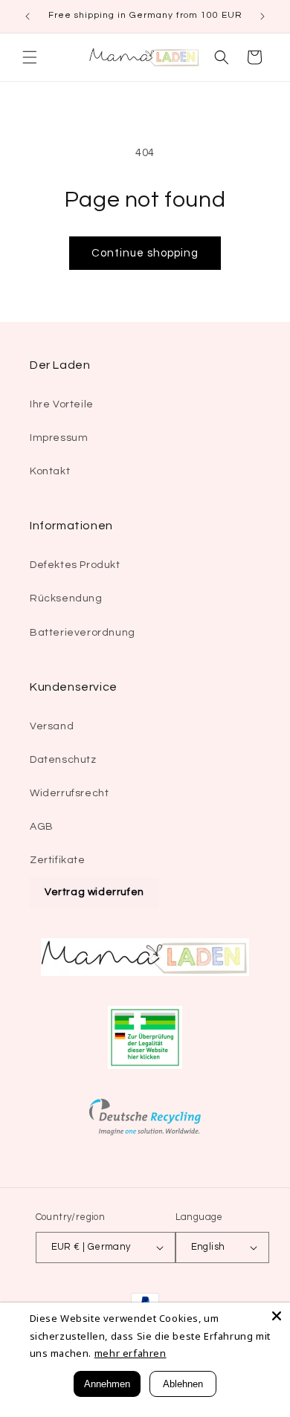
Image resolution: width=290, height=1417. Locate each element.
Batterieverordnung (82, 632)
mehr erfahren (130, 1353)
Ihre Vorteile (62, 404)
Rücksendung (66, 598)
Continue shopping (145, 253)
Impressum (59, 438)
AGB (42, 827)
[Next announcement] (262, 16)
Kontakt (50, 471)
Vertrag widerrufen (94, 892)
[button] (29, 57)
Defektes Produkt (75, 565)
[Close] (276, 1315)
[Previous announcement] (27, 16)
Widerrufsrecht (69, 793)
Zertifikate (58, 860)
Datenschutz (63, 760)
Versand (52, 726)
